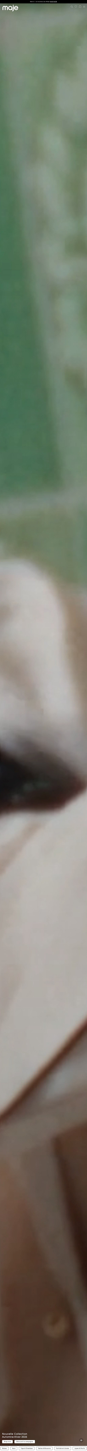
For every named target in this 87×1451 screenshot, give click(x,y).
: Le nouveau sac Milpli (43, 1)
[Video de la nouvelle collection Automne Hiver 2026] (43, 724)
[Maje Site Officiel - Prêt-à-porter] (10, 8)
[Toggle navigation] (84, 7)
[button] (76, 6)
